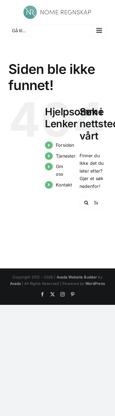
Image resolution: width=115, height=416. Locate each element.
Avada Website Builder (77, 277)
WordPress (95, 283)
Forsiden (65, 145)
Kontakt (64, 185)
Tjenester (66, 156)
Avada (15, 283)
